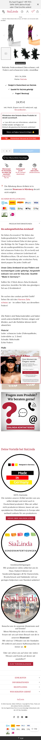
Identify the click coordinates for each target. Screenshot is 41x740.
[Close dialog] (39, 358)
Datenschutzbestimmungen (31, 376)
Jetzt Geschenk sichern (30, 372)
